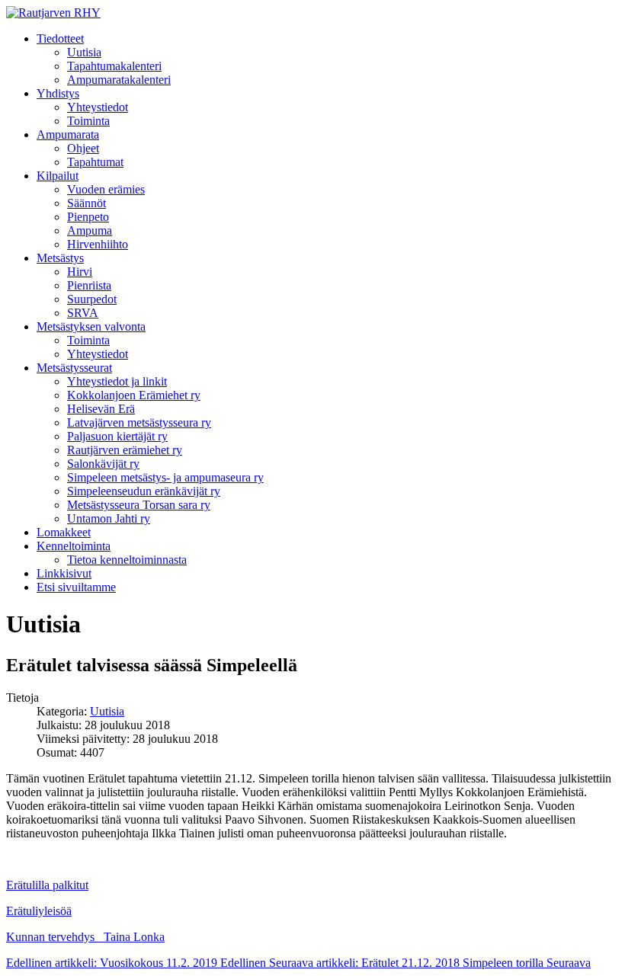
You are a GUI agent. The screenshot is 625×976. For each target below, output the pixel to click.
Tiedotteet (60, 38)
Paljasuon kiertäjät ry (117, 436)
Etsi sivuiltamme (76, 587)
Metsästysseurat (74, 367)
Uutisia (84, 52)
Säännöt (86, 203)
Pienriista (89, 285)
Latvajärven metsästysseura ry (139, 422)
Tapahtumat (95, 161)
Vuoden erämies (106, 189)
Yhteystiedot (97, 107)
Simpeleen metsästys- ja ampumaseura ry (165, 477)
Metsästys (60, 257)
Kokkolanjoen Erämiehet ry (133, 395)
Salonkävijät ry (103, 463)
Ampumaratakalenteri (119, 79)
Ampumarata (68, 134)
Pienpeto (88, 216)
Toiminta (88, 120)
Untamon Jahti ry (108, 518)
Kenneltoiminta (74, 545)
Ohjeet (83, 148)
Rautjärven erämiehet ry (124, 449)
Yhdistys (58, 93)
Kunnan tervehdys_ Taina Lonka (85, 936)
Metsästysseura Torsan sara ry (138, 504)
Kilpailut (58, 175)
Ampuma (89, 230)
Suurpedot (92, 299)
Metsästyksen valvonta (91, 326)
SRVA (82, 312)
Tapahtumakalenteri (114, 65)
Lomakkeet (64, 532)
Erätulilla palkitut (47, 884)
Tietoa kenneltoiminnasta (127, 559)
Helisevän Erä (101, 408)
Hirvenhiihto (97, 244)
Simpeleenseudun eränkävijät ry (143, 491)
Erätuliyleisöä (39, 910)
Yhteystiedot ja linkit (117, 381)
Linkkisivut (64, 573)
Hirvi (79, 271)
